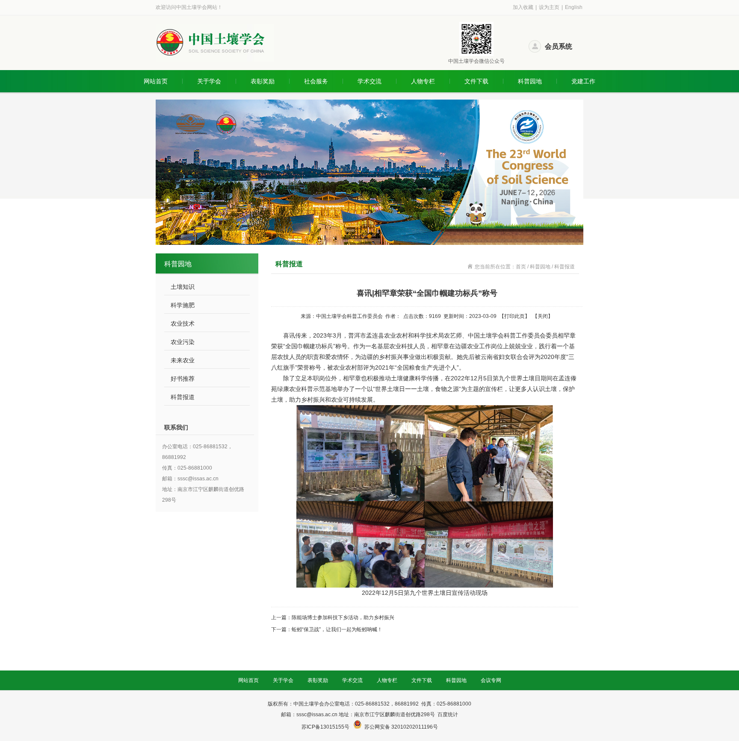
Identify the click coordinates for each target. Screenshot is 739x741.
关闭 (543, 316)
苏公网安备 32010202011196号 (401, 727)
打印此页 (514, 316)
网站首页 (156, 81)
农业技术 (183, 323)
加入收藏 (523, 7)
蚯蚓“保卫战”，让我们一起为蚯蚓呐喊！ (337, 629)
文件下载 (476, 81)
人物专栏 (423, 81)
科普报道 (183, 397)
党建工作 (583, 81)
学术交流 (369, 81)
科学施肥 (183, 305)
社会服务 (316, 81)
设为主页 (549, 7)
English (573, 7)
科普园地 (530, 81)
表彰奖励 (263, 81)
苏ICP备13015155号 (326, 727)
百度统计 (447, 714)
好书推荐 (183, 378)
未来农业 (183, 360)
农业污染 (183, 341)
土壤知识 (183, 286)
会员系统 (558, 46)
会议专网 (491, 680)
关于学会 (209, 81)
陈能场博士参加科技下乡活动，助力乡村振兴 (343, 617)
